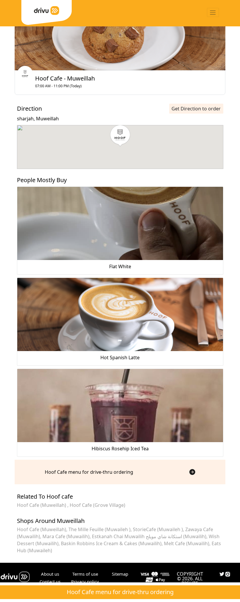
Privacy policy (85, 581)
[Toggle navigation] (213, 12)
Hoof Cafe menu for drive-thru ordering (120, 592)
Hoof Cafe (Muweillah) (42, 505)
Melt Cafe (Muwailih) (186, 543)
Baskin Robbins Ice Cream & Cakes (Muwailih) (111, 543)
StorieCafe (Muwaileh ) (158, 529)
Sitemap (120, 574)
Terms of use (85, 574)
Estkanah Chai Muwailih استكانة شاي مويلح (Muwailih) (149, 536)
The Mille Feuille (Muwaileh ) (99, 529)
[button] (120, 135)
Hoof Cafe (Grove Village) (97, 505)
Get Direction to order (196, 108)
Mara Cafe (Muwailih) (66, 536)
